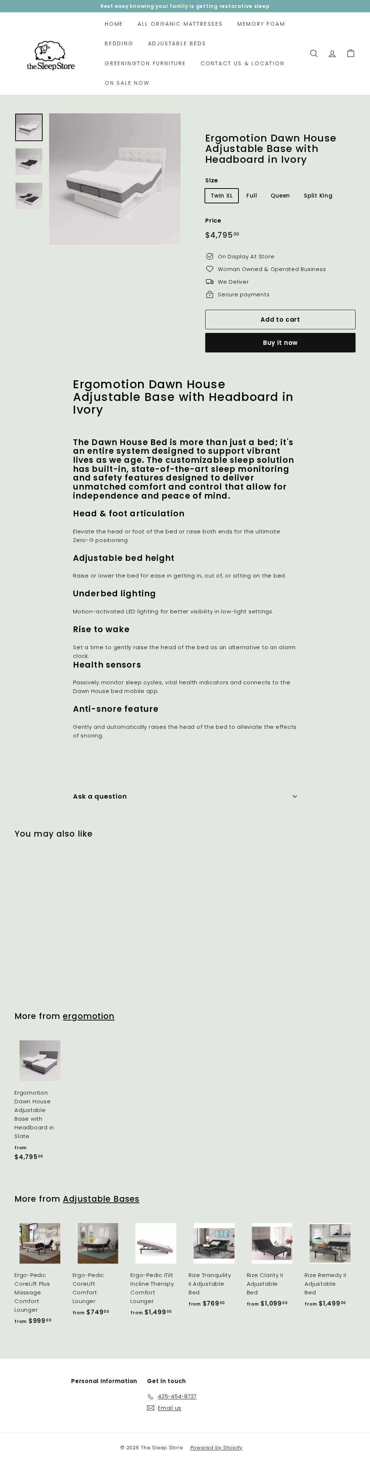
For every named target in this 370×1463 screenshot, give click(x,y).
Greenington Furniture (145, 63)
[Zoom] (115, 179)
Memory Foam (261, 24)
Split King (318, 195)
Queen (280, 195)
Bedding (119, 43)
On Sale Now (127, 82)
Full (251, 195)
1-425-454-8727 (200, 6)
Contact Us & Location (243, 63)
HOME (114, 24)
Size (211, 180)
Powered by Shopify (216, 1447)
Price (213, 220)
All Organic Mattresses (180, 24)
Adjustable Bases (101, 1199)
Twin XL (222, 195)
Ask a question (100, 796)
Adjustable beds (177, 43)
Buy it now (280, 342)
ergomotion (89, 1016)
